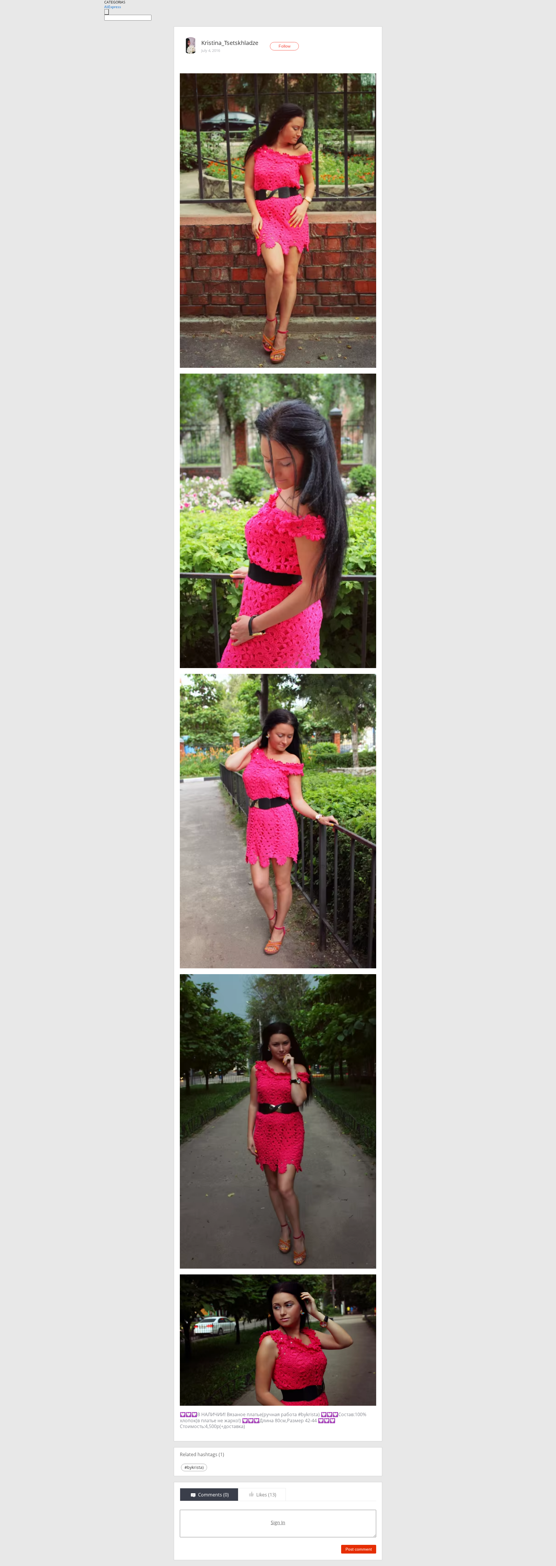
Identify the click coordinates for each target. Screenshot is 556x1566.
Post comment (358, 1549)
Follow (284, 46)
